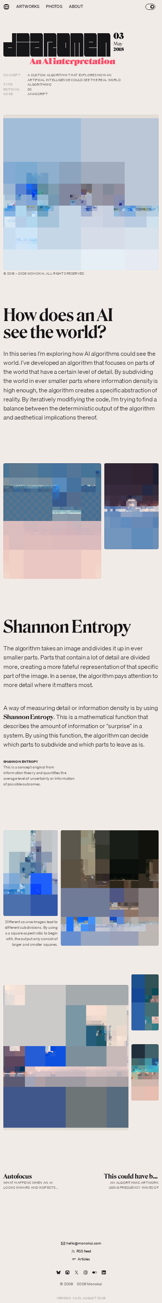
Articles (84, 1259)
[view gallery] (81, 192)
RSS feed (84, 1251)
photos (54, 6)
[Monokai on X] (76, 1272)
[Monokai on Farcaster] (67, 1272)
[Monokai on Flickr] (94, 1272)
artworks (27, 6)
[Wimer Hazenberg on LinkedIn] (103, 1272)
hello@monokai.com (83, 1243)
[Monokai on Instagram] (85, 1272)
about (76, 6)
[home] (6, 7)
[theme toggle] (150, 7)
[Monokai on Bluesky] (58, 1272)
